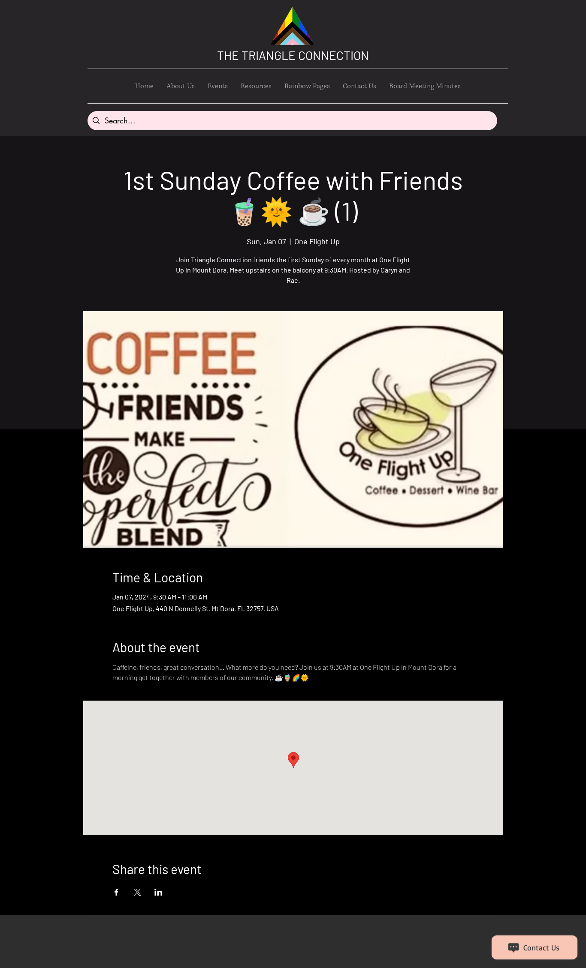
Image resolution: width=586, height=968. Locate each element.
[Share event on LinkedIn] (158, 892)
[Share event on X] (137, 892)
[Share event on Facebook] (116, 892)
